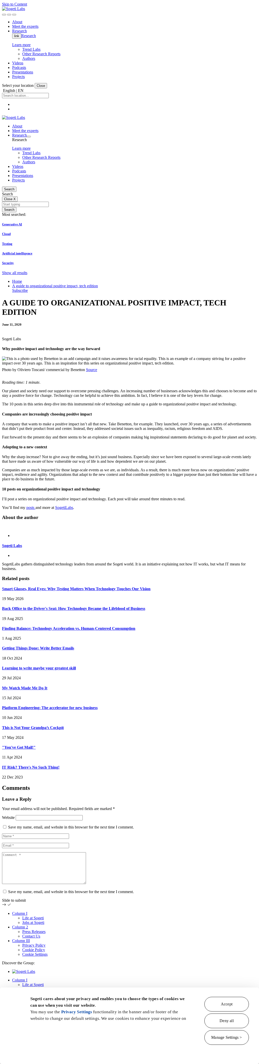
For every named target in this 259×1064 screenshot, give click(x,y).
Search (9, 189)
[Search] (4, 14)
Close (41, 86)
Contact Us (31, 936)
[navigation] (14, 14)
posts (30, 507)
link (16, 36)
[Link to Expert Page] (129, 527)
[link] (13, 9)
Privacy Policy (34, 945)
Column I (19, 913)
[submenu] (29, 136)
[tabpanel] (129, 548)
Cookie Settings (35, 954)
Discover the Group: (18, 963)
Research (28, 36)
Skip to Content (14, 4)
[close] (9, 14)
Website (8, 817)
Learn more (21, 45)
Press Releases (34, 931)
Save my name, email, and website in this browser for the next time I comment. (71, 827)
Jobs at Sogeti (33, 922)
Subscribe (20, 290)
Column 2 (20, 927)
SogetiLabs (64, 507)
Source (91, 370)
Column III (21, 941)
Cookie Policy (33, 950)
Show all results (14, 273)
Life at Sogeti (33, 918)
